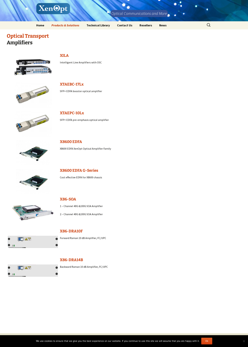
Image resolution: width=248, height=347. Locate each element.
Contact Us (124, 25)
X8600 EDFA (71, 141)
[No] (243, 341)
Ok (206, 341)
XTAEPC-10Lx (72, 113)
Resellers (146, 25)
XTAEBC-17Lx (72, 84)
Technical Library (98, 25)
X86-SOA (68, 199)
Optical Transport (28, 36)
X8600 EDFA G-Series (79, 170)
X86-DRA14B (71, 260)
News (163, 25)
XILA (64, 55)
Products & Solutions (65, 25)
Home (40, 25)
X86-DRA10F (71, 231)
